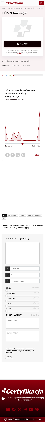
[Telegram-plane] (25, 409)
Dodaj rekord (41, 3)
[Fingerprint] (37, 409)
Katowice (22, 215)
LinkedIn (18, 155)
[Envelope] (31, 409)
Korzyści (9, 308)
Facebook (7, 155)
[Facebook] (14, 409)
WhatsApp (23, 155)
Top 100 (24, 44)
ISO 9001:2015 (12, 215)
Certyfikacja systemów (14, 8)
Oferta (8, 288)
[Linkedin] (8, 409)
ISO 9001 (27, 8)
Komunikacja (10, 293)
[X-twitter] (19, 409)
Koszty (8, 303)
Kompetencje (10, 298)
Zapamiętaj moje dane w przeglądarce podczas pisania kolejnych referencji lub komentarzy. (20, 350)
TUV (4, 218)
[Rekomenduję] (10, 75)
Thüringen (38, 215)
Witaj (3, 8)
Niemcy (30, 215)
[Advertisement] (22, 189)
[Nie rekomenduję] (6, 75)
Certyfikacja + (6, 65)
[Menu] (2, 3)
